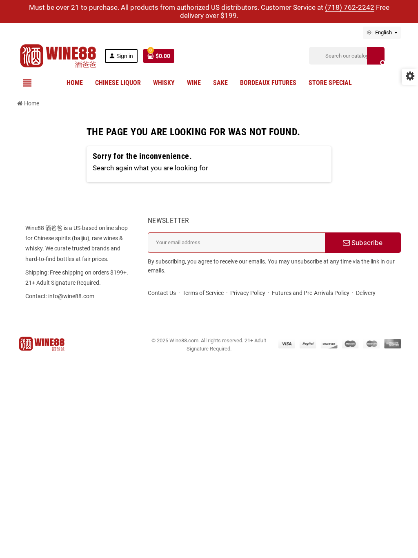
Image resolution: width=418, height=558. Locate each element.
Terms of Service (203, 293)
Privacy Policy (247, 293)
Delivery (366, 293)
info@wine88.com (71, 296)
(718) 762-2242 (349, 7)
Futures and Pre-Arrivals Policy (310, 293)
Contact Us (162, 293)
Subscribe (366, 243)
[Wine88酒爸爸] (58, 55)
